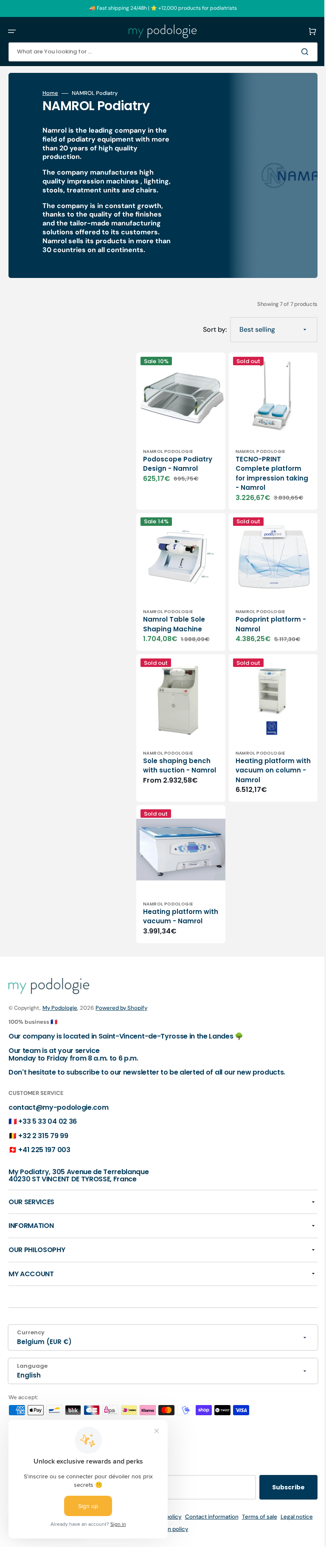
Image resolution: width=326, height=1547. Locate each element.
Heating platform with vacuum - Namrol (172, 896)
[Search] (294, 51)
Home (50, 93)
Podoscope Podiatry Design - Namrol (172, 462)
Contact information (223, 1516)
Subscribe (275, 1487)
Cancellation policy (174, 1529)
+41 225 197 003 (44, 1150)
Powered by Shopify (121, 1007)
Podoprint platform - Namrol (262, 611)
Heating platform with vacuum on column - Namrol (258, 751)
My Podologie (59, 1007)
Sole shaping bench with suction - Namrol (177, 751)
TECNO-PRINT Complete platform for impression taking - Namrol (262, 467)
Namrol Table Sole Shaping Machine (174, 611)
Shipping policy (173, 1516)
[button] (12, 31)
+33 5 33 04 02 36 (47, 1121)
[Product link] (177, 428)
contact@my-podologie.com (58, 1107)
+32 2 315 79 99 (43, 1136)
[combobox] (156, 51)
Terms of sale (271, 1516)
